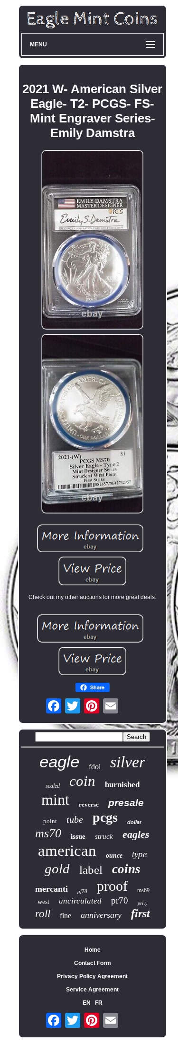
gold (57, 868)
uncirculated (80, 900)
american (67, 850)
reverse (89, 804)
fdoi (95, 767)
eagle (59, 761)
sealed (53, 785)
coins (126, 869)
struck (104, 836)
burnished (122, 784)
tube (74, 819)
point (50, 821)
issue (78, 836)
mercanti (51, 889)
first (140, 913)
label (91, 869)
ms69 (143, 890)
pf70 (82, 891)
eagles (136, 834)
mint (55, 799)
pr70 (119, 900)
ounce (114, 855)
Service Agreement (92, 989)
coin (82, 781)
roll (42, 914)
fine (65, 916)
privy (142, 903)
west (43, 901)
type (139, 854)
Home (92, 950)
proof (112, 886)
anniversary (101, 915)
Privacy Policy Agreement (92, 976)
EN (87, 1003)
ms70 (48, 833)
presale (126, 802)
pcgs (105, 817)
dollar (134, 822)
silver (127, 762)
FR (99, 1003)
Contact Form (92, 963)
